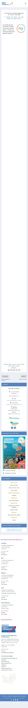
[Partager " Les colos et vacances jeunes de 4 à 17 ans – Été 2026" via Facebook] (8, 370)
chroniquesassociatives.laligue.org (9, 658)
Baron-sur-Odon (8, 55)
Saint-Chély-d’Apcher (10, 270)
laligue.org (3, 660)
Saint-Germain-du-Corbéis (11, 305)
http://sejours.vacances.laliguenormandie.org (14, 404)
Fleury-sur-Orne (8, 128)
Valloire (6, 341)
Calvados (8, 17)
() (14, 507)
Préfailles (6, 234)
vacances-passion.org (6, 668)
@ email (3, 553)
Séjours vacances (17, 18)
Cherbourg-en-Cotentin (10, 92)
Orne (19, 17)
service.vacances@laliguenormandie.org (14, 400)
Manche (15, 17)
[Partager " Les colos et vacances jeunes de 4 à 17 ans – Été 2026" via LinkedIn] (14, 370)
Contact (14, 698)
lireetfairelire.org (5, 661)
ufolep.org (3, 665)
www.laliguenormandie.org (7, 652)
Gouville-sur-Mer (8, 164)
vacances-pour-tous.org (6, 670)
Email (15, 398)
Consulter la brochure (10, 470)
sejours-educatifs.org (6, 663)
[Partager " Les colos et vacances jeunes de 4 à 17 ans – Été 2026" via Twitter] (11, 370)
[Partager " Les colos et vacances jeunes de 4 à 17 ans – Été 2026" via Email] (16, 370)
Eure (12, 17)
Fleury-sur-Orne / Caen (14, 487)
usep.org (3, 666)
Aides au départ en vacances (14, 530)
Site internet (15, 402)
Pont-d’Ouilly (7, 200)
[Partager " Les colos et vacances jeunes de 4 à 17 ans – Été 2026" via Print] (19, 370)
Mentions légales (20, 698)
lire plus (6, 70)
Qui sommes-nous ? (8, 698)
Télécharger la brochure (10, 473)
